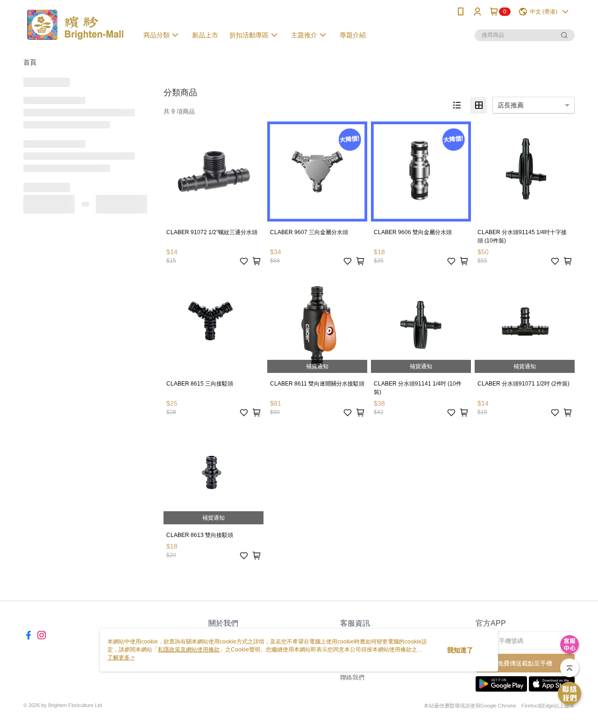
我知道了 (460, 650)
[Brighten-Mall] (75, 24)
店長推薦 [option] (511, 105)
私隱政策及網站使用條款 (189, 649)
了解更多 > (121, 657)
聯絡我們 (352, 677)
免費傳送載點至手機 (525, 663)
